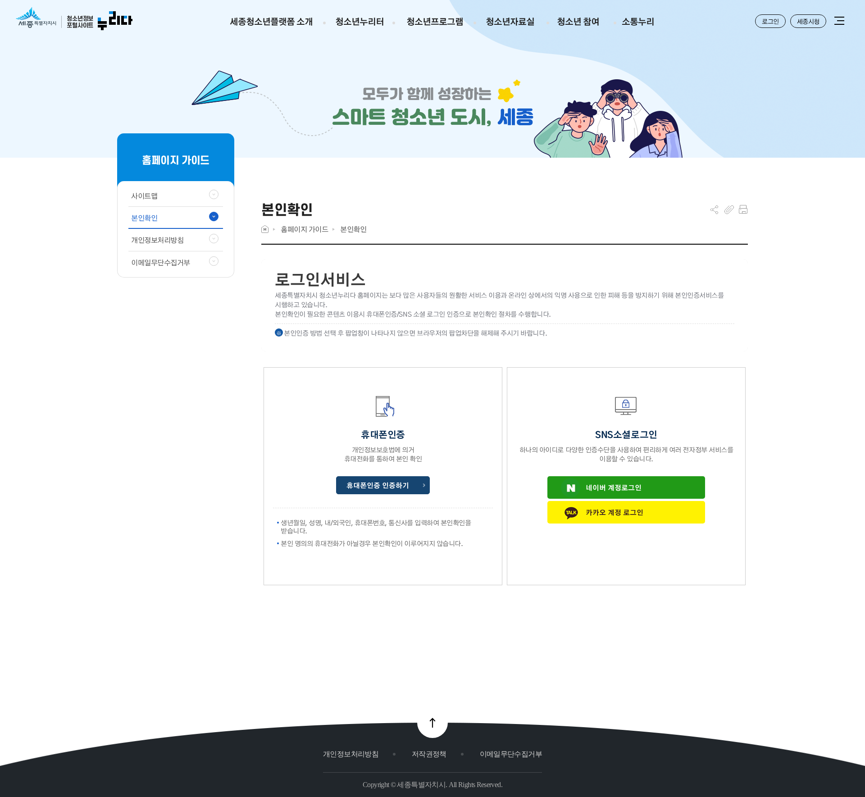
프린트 (743, 209)
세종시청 (808, 21)
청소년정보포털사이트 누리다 (74, 19)
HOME (265, 229)
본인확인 (353, 229)
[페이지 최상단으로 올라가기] (432, 722)
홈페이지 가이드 (304, 229)
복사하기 (729, 209)
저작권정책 (429, 754)
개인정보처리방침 (350, 754)
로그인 (770, 21)
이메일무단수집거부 (511, 754)
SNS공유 (714, 209)
